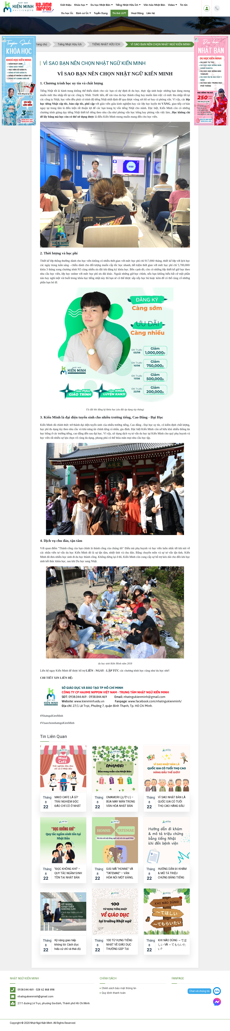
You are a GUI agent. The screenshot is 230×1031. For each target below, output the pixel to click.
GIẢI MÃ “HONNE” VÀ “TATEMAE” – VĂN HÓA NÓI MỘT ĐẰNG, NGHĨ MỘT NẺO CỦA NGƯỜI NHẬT (119, 873)
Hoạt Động (137, 13)
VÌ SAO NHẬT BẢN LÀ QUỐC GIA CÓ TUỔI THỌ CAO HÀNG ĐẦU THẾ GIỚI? (171, 801)
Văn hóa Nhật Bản (154, 4)
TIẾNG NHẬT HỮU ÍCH (106, 44)
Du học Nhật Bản (100, 4)
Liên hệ (150, 13)
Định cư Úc (82, 13)
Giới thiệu (65, 4)
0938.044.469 (26, 989)
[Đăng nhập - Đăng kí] (207, 8)
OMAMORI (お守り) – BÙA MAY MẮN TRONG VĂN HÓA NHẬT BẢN (120, 801)
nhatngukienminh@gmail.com (36, 996)
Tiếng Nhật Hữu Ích (127, 4)
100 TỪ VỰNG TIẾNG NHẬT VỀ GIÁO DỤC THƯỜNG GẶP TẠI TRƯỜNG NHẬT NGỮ (119, 944)
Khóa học (79, 4)
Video (171, 4)
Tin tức (184, 4)
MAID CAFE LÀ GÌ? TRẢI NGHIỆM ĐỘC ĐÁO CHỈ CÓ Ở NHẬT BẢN (67, 801)
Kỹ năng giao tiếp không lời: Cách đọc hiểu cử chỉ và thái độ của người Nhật (67, 944)
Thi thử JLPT (119, 13)
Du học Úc (67, 13)
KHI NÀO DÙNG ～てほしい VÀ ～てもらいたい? (172, 944)
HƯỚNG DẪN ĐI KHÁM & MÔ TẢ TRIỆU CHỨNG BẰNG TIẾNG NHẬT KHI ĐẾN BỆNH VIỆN (172, 873)
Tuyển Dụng (101, 13)
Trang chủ (41, 44)
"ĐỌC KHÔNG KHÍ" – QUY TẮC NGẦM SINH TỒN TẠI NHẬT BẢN (68, 873)
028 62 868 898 (45, 989)
